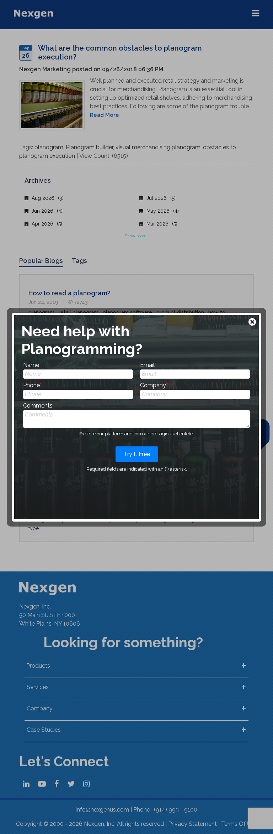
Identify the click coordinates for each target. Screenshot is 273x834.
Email (148, 365)
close (252, 322)
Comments (38, 405)
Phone (32, 385)
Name (32, 365)
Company (154, 385)
